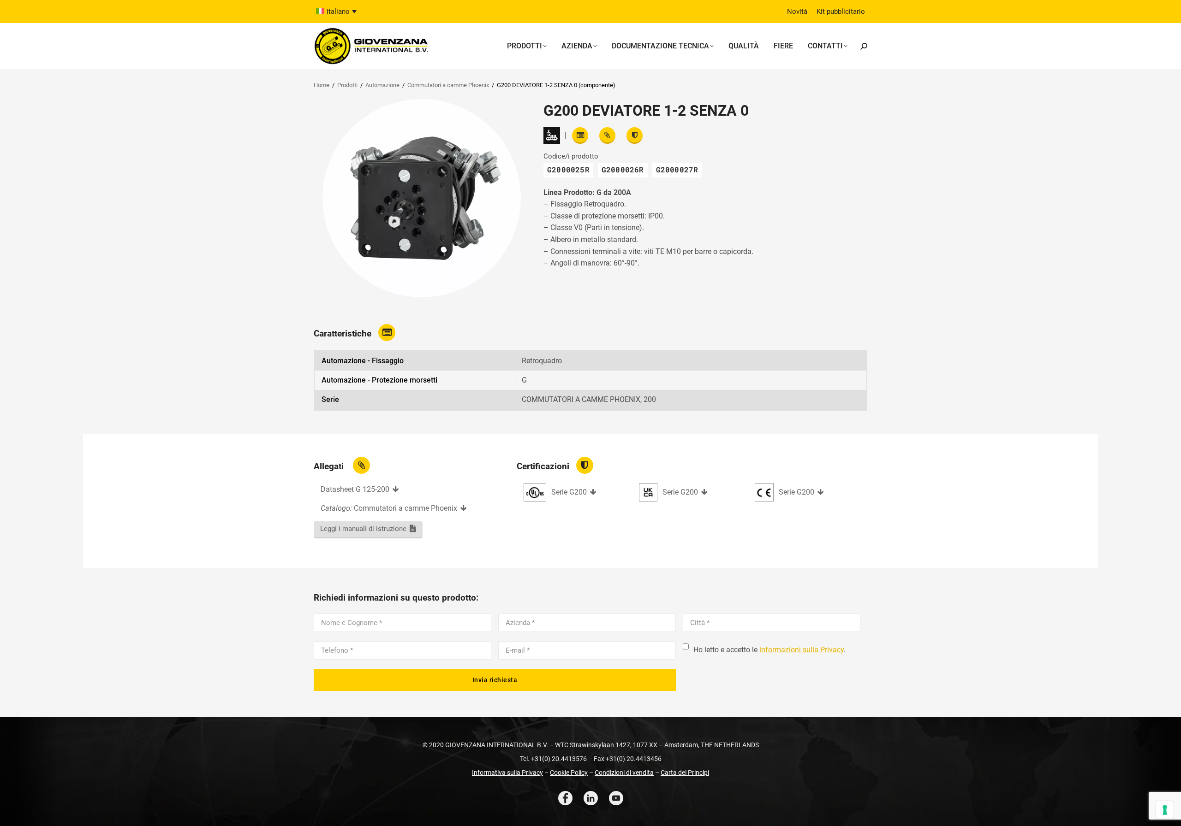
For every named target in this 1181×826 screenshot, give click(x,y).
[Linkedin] (591, 798)
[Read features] (580, 135)
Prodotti (347, 85)
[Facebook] (565, 798)
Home (321, 85)
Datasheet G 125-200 (355, 489)
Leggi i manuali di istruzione (363, 529)
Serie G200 (569, 492)
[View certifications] (634, 135)
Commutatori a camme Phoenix (448, 85)
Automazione (382, 85)
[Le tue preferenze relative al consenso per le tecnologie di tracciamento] (1165, 810)
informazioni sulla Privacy (801, 649)
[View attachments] (607, 135)
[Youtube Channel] (616, 798)
